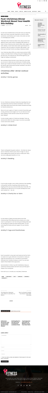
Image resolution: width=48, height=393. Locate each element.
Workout (4, 278)
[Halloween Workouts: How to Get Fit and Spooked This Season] (5, 317)
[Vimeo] (44, 1)
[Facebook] (38, 1)
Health (16, 11)
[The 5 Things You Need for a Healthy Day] (35, 40)
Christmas (8, 276)
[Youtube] (46, 1)
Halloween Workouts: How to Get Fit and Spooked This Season (5, 323)
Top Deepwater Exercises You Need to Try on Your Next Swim (26, 323)
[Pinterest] (8, 28)
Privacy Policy (24, 391)
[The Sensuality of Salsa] (35, 35)
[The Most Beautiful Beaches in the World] (35, 24)
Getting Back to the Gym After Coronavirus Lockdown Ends (15, 323)
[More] (13, 28)
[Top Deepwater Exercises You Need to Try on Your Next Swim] (26, 317)
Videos (39, 11)
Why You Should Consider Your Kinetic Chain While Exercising (25, 294)
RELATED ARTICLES (6, 311)
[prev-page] (1, 328)
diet (15, 276)
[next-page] (3, 328)
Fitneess (5, 14)
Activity (10, 14)
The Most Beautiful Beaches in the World (41, 25)
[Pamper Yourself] (35, 31)
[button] (45, 11)
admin (3, 25)
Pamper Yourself (41, 29)
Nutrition (34, 11)
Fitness (12, 11)
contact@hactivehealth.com (26, 382)
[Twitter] (42, 1)
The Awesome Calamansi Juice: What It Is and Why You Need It (8, 294)
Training (27, 276)
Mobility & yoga (27, 11)
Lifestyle (21, 11)
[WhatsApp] (11, 28)
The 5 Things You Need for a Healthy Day (41, 40)
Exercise (20, 276)
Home (9, 11)
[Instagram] (40, 1)
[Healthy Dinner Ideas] (35, 45)
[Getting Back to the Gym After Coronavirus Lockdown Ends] (16, 317)
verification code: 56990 (39, 391)
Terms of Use (30, 391)
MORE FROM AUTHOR (15, 311)
